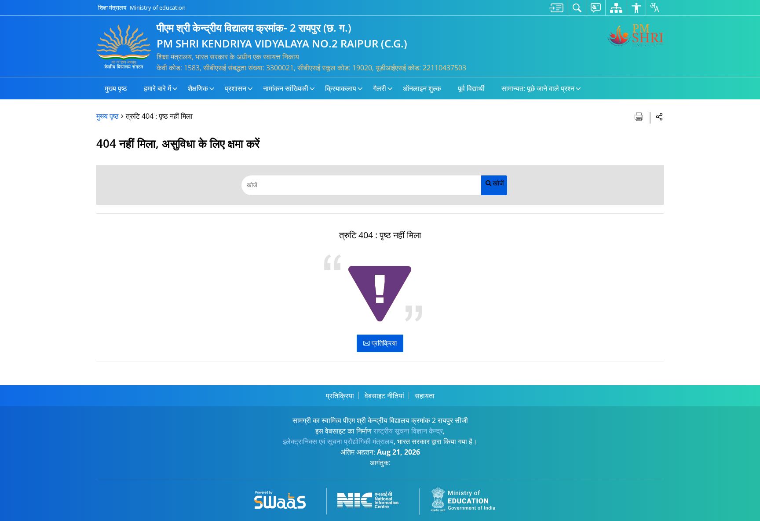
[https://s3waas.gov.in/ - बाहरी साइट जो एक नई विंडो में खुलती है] (285, 498)
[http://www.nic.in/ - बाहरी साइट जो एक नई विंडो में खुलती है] (373, 498)
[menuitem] (556, 7)
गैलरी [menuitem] (379, 88)
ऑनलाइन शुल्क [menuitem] (422, 88)
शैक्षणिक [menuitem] (198, 88)
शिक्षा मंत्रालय (112, 7)
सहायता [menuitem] (425, 396)
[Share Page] (659, 116)
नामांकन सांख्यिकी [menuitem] (285, 88)
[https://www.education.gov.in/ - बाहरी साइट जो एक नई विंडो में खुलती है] (468, 498)
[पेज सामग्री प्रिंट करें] (640, 116)
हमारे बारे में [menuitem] (157, 88)
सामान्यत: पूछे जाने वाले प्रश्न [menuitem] (537, 88)
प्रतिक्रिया (383, 343)
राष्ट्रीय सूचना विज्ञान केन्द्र (408, 431)
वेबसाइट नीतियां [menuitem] (384, 396)
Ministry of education (158, 7)
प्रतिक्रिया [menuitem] (340, 396)
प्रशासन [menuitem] (235, 88)
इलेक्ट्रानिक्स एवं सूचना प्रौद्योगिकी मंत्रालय (338, 441)
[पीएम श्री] (635, 35)
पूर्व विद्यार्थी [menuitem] (471, 88)
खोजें (498, 183)
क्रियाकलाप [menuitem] (340, 88)
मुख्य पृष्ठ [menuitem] (116, 88)
